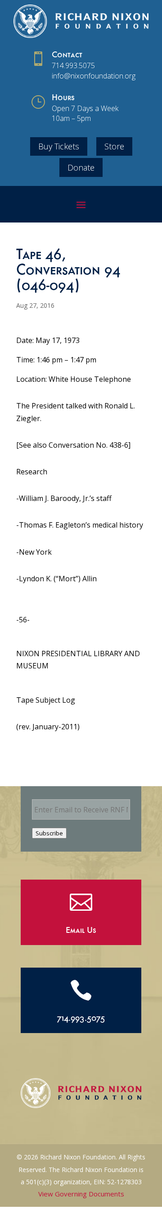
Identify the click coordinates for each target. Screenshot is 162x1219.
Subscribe (49, 833)
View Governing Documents (81, 1193)
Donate (81, 167)
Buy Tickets (58, 146)
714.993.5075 (73, 65)
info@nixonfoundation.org (93, 76)
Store (114, 146)
